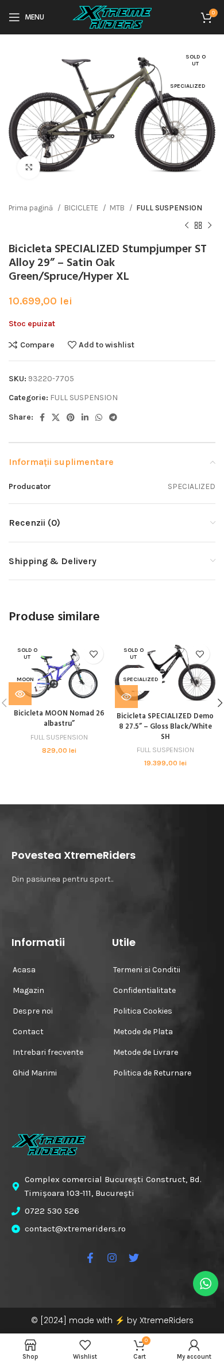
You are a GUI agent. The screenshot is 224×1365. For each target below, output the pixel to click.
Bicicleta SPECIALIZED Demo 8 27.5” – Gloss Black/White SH (165, 726)
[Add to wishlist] (93, 654)
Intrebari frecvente (48, 1052)
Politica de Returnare (152, 1073)
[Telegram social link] (113, 417)
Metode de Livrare (145, 1052)
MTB (118, 208)
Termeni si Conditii (146, 970)
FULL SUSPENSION (169, 208)
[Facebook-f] (90, 1258)
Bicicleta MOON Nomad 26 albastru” (59, 719)
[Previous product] (186, 225)
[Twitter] (134, 1258)
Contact (28, 1032)
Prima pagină (32, 208)
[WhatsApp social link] (99, 417)
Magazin (28, 990)
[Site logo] (112, 16)
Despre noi (33, 1011)
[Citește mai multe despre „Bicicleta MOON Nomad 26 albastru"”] (20, 693)
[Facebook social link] (42, 417)
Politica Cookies (142, 1011)
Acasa (24, 970)
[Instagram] (112, 1258)
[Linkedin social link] (85, 417)
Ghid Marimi (35, 1073)
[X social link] (55, 417)
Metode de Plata (143, 1032)
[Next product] (209, 225)
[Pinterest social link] (70, 417)
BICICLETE (82, 208)
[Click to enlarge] (28, 167)
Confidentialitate (144, 990)
